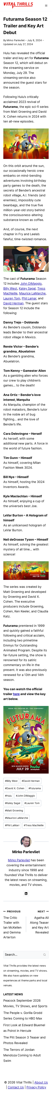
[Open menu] (46, 5)
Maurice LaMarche (32, 293)
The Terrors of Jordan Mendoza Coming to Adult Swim (22, 1055)
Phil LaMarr (12, 825)
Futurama (35, 788)
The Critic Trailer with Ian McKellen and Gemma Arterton (12, 924)
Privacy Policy (36, 1087)
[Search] (44, 955)
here (16, 694)
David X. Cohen (14, 788)
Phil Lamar (29, 298)
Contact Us (16, 1087)
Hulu (8, 795)
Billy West (10, 288)
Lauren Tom (11, 298)
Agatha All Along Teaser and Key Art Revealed (39, 922)
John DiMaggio (31, 283)
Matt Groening (14, 810)
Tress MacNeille (34, 825)
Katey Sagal (27, 288)
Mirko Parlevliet (16, 40)
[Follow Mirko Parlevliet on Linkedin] (26, 893)
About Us (41, 1082)
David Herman (13, 303)
